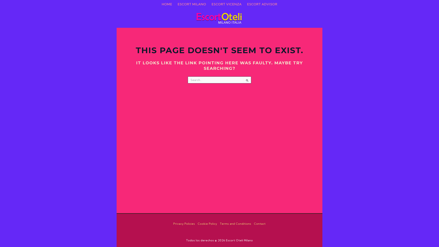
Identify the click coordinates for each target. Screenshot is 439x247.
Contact (260, 223)
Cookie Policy (207, 223)
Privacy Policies (184, 223)
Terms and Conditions (235, 223)
